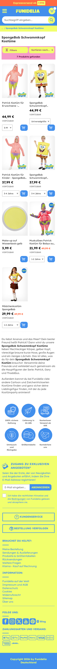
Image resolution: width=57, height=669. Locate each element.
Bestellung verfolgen (30, 528)
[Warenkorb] (52, 11)
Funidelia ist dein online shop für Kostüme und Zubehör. (28, 11)
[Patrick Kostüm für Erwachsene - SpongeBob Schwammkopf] (15, 81)
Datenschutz (10, 588)
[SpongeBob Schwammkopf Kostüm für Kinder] (42, 153)
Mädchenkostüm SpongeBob (11, 308)
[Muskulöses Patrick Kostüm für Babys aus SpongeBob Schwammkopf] (42, 218)
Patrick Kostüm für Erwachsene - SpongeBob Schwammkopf (13, 104)
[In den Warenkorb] (24, 128)
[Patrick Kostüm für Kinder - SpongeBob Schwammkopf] (15, 153)
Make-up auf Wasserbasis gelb (12, 242)
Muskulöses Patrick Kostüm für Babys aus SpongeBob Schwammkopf (42, 242)
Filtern (13, 50)
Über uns (7, 601)
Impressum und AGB (15, 584)
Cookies (7, 591)
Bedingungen (19, 499)
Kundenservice (31, 516)
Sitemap (7, 598)
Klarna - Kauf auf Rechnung (19, 566)
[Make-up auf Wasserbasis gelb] (15, 218)
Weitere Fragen (11, 562)
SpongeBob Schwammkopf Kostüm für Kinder (40, 176)
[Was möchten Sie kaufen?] (4, 11)
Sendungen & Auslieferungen (20, 552)
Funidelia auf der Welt (15, 581)
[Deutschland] (5, 621)
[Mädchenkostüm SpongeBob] (15, 284)
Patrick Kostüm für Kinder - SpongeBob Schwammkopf (13, 176)
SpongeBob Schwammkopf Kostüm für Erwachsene (38, 104)
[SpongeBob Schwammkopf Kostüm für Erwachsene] (42, 81)
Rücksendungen (12, 559)
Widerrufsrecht (11, 594)
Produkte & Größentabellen (19, 556)
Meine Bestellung (12, 549)
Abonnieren (41, 487)
